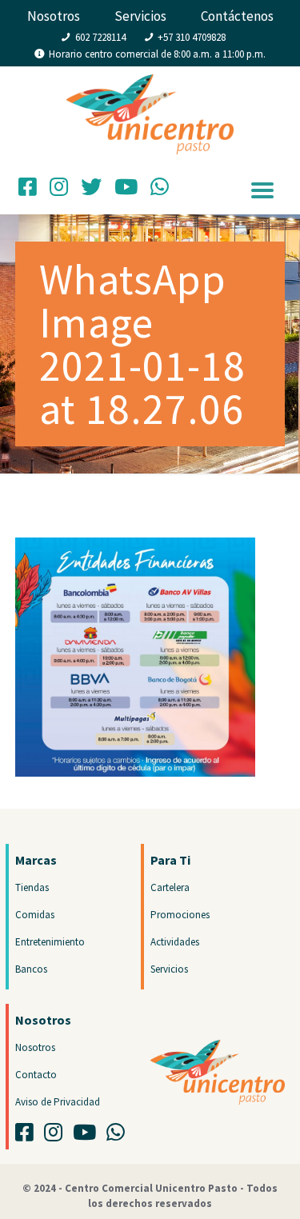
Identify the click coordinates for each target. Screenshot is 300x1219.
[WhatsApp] (159, 191)
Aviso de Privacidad (57, 1102)
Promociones (180, 914)
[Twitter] (91, 191)
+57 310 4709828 (192, 37)
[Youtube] (88, 1136)
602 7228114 (100, 37)
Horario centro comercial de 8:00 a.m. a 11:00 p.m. (157, 54)
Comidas (34, 914)
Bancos (31, 969)
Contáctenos (237, 16)
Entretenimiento (50, 942)
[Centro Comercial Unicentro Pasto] (150, 98)
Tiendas (32, 887)
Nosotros (53, 16)
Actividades (174, 942)
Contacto (36, 1074)
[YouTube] (126, 191)
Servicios (140, 16)
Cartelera (170, 887)
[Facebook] (27, 191)
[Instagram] (59, 191)
